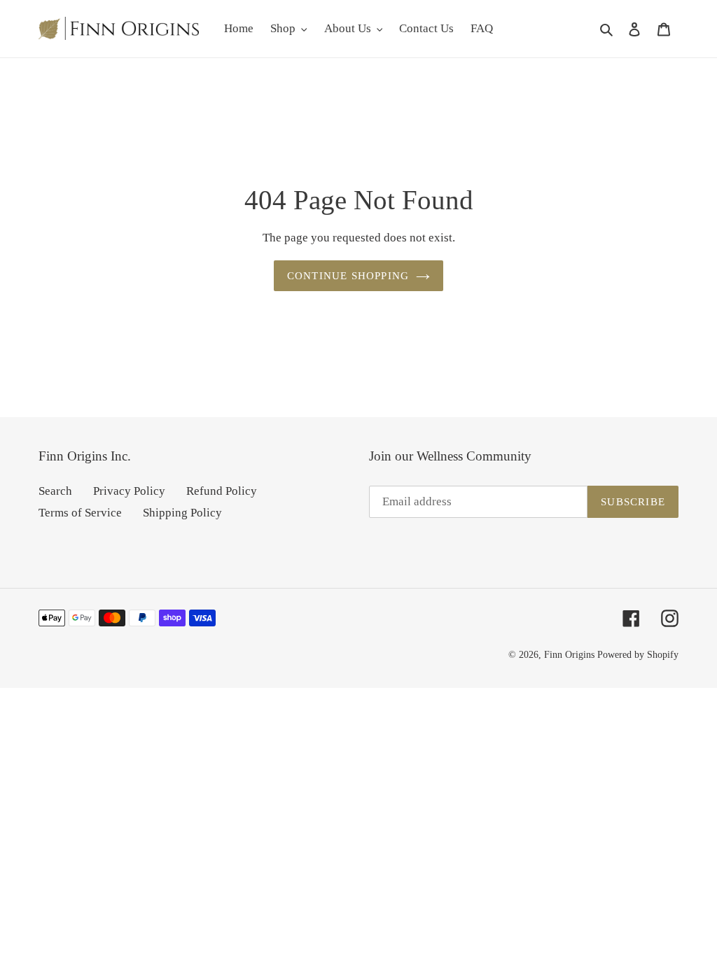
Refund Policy (221, 491)
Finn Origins (569, 654)
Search (55, 491)
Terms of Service (80, 512)
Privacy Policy (129, 491)
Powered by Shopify (637, 654)
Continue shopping (348, 275)
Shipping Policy (182, 512)
